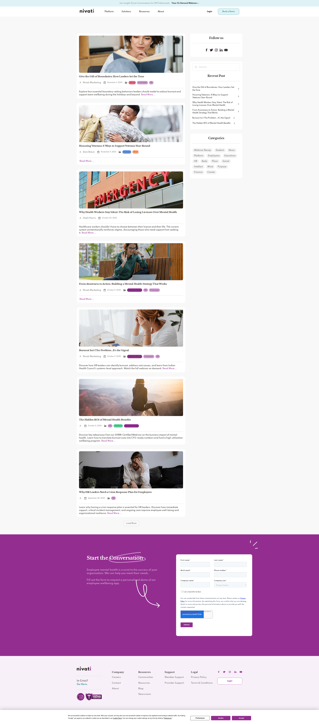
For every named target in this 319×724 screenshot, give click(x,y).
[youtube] (240, 672)
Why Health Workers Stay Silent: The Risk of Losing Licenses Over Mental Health (128, 212)
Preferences (200, 718)
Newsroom (144, 694)
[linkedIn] (235, 672)
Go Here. (82, 684)
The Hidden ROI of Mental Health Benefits (105, 419)
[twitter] (224, 672)
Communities (145, 677)
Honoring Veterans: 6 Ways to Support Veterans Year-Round (114, 145)
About (161, 11)
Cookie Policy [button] (117, 718)
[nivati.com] (84, 669)
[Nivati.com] (87, 12)
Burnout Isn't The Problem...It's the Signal (104, 350)
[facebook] (218, 672)
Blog (140, 688)
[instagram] (229, 672)
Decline (220, 718)
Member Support (174, 677)
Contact (116, 683)
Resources (144, 683)
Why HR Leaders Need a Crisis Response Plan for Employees (115, 492)
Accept (241, 718)
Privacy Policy (199, 677)
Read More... (148, 95)
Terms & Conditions (202, 683)
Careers (116, 677)
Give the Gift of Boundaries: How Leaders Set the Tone (111, 76)
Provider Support (174, 683)
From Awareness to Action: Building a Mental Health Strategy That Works (123, 283)
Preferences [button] (168, 718)
